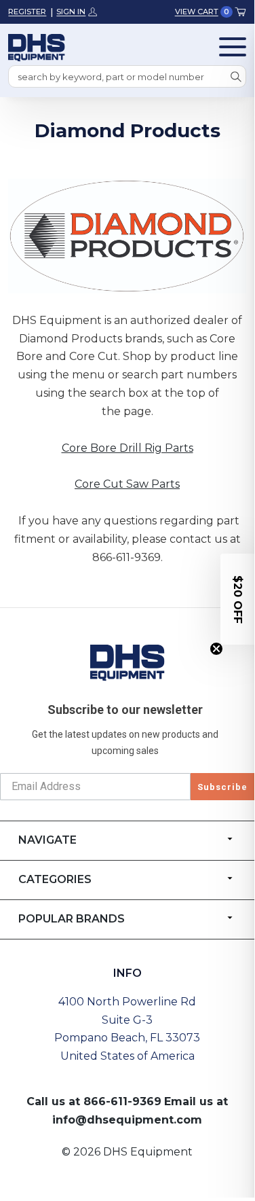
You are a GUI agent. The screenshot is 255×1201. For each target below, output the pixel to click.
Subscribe (222, 787)
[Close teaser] (216, 649)
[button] (237, 599)
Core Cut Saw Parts (127, 484)
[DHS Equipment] (127, 662)
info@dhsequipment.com (127, 1119)
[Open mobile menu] (232, 46)
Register (27, 11)
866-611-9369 (122, 1101)
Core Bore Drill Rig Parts (127, 448)
